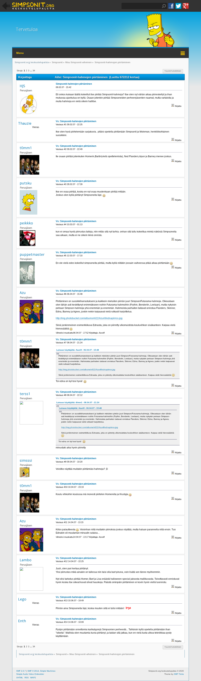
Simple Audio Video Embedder (30, 674)
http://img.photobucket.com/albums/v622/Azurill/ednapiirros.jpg (89, 318)
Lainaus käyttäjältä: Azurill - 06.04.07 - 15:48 (77, 350)
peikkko (26, 223)
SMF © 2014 (33, 671)
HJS (22, 85)
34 (34, 70)
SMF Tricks (179, 674)
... (31, 70)
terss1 (25, 393)
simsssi (26, 460)
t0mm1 (26, 147)
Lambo (25, 560)
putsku (26, 183)
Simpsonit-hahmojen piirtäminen (74, 84)
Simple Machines (47, 671)
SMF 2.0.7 (21, 671)
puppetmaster (32, 254)
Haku (164, 6)
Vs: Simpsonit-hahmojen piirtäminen (76, 121)
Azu (23, 292)
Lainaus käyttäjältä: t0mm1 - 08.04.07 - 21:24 (77, 402)
